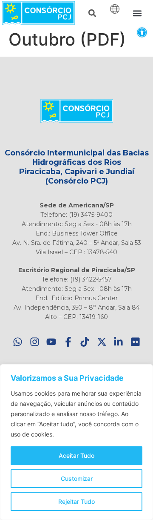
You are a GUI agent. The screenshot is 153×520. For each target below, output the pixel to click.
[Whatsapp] (18, 341)
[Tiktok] (85, 341)
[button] (142, 32)
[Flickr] (135, 341)
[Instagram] (34, 341)
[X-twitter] (101, 341)
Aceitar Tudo (76, 455)
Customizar (77, 478)
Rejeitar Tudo (76, 501)
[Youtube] (51, 341)
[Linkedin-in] (118, 341)
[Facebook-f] (68, 341)
